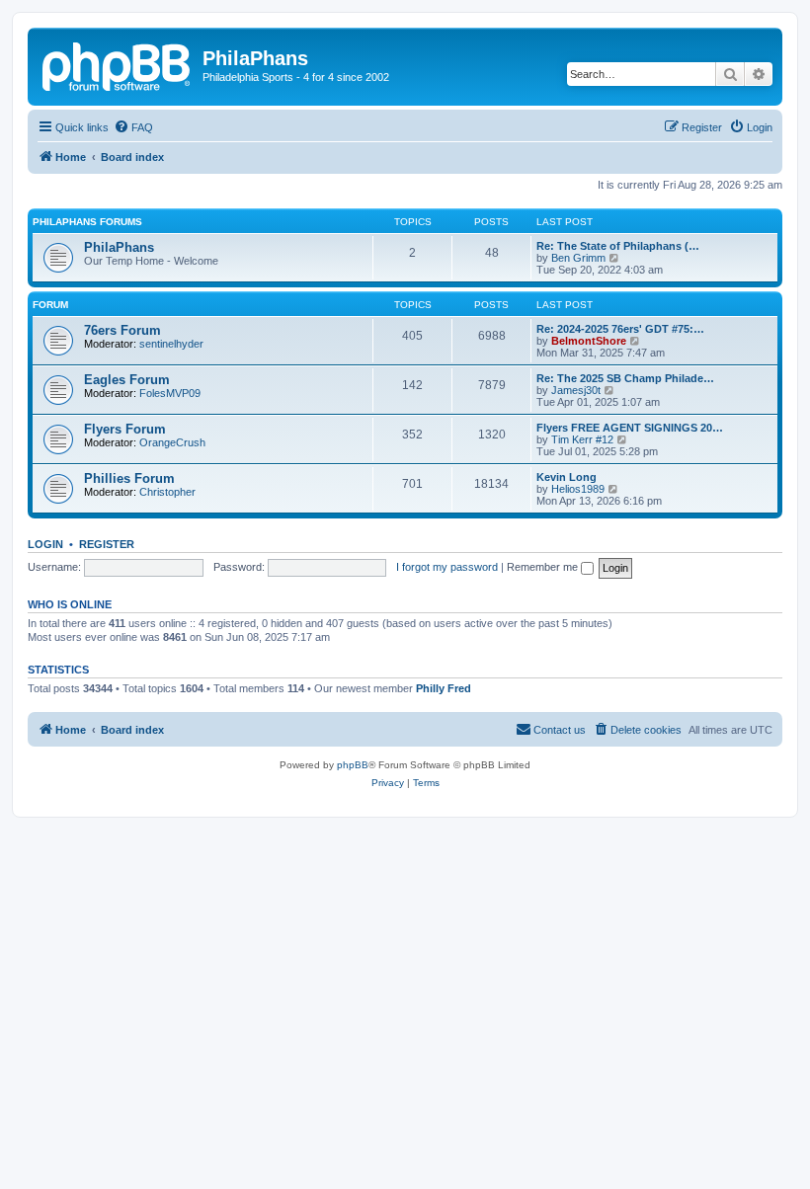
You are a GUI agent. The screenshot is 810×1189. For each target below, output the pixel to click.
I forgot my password (447, 567)
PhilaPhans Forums (87, 221)
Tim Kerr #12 (582, 439)
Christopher (167, 492)
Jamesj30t (576, 390)
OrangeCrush (172, 442)
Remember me (544, 567)
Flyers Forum (125, 429)
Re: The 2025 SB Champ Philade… (625, 378)
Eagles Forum (127, 379)
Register (106, 544)
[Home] (117, 64)
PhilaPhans (119, 247)
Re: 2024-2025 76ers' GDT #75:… (620, 329)
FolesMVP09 (170, 393)
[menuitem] (133, 127)
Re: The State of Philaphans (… (617, 246)
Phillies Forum (129, 478)
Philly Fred (443, 688)
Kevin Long (566, 477)
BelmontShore (588, 341)
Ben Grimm (578, 258)
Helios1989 (578, 489)
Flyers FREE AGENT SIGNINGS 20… (629, 428)
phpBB (352, 764)
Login (45, 544)
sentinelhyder (171, 344)
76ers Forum (122, 330)
